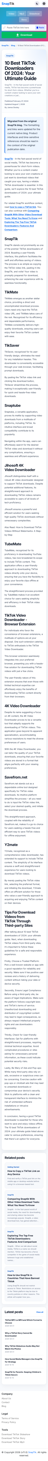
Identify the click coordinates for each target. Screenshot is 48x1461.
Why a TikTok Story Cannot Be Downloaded (18, 1334)
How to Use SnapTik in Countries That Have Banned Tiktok (23, 1278)
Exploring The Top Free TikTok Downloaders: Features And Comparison (20, 226)
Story (24, 19)
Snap (8, 4)
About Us (6, 1398)
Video (11, 13)
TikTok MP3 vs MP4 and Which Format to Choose (23, 1321)
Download (26, 35)
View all (39, 1312)
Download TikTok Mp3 (13, 1442)
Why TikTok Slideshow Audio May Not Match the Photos (22, 1347)
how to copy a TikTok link (23, 207)
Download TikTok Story (13, 1438)
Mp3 (22, 13)
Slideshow (34, 13)
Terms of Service (10, 1418)
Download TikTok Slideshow (16, 1434)
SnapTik (5, 45)
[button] (37, 3)
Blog (13, 45)
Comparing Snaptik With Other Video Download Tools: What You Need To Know (23, 214)
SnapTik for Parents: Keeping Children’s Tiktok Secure (23, 1373)
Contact (5, 1402)
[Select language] (44, 3)
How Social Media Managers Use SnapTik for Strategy (23, 1360)
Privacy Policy (9, 1422)
